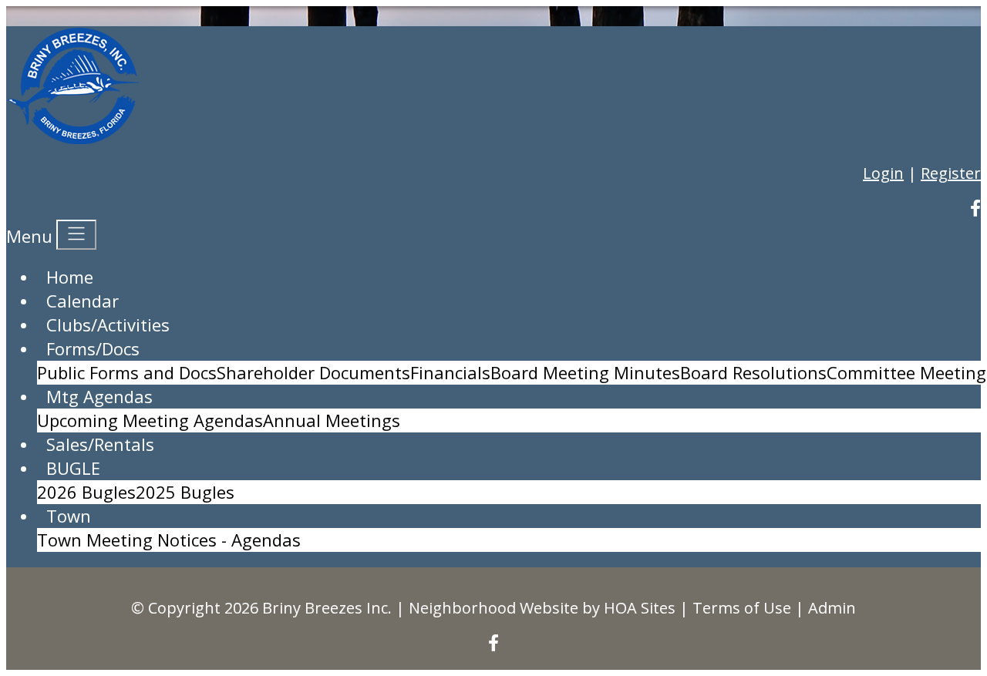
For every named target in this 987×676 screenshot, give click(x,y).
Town (68, 515)
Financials (450, 372)
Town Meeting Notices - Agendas (169, 539)
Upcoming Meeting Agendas (150, 420)
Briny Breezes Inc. (327, 607)
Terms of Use (741, 607)
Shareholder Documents (313, 372)
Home (69, 276)
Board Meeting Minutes (585, 372)
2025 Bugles (185, 491)
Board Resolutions (753, 372)
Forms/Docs (93, 348)
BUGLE (73, 467)
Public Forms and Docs (127, 372)
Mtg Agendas (99, 396)
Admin (832, 607)
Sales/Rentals (100, 444)
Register (951, 173)
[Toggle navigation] (76, 235)
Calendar (82, 300)
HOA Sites (639, 607)
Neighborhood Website (493, 607)
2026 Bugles (86, 491)
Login (883, 173)
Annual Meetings (331, 420)
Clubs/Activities (108, 324)
